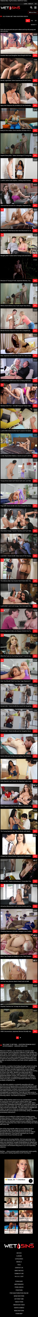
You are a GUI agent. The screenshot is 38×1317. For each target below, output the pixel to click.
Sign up (30, 3)
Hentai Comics (19, 1307)
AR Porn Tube (19, 1299)
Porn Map (19, 1313)
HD (32, 20)
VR (36, 20)
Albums (19, 1256)
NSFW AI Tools (22, 1)
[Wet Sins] (10, 7)
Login (25, 3)
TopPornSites (13, 1)
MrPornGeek (19, 1284)
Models (19, 1262)
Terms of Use (19, 1273)
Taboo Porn (19, 1302)
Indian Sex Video (19, 1305)
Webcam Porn (19, 1310)
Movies (19, 1253)
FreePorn (19, 1290)
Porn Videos (19, 1287)
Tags (19, 1265)
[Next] (20, 1037)
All (28, 20)
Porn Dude (19, 1281)
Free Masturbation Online (19, 1293)
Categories (19, 1259)
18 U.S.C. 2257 (19, 1276)
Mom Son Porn (19, 1296)
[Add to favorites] (31, 34)
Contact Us (19, 1267)
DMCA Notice (19, 1270)
